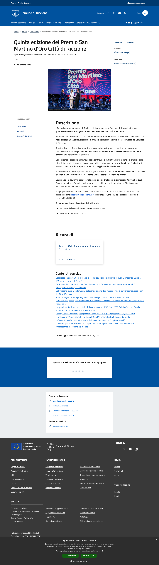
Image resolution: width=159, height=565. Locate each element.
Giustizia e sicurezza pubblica (91, 470)
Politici (13, 483)
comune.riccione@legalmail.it (27, 532)
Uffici (13, 475)
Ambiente (84, 479)
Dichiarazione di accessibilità (91, 521)
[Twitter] (112, 12)
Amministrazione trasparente (91, 508)
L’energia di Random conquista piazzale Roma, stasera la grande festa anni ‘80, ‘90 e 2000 (95, 313)
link (102, 551)
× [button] (156, 540)
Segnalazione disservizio (55, 512)
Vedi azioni (130, 42)
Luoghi (117, 491)
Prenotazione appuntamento (57, 508)
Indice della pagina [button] (23, 119)
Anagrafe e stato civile (54, 466)
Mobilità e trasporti (53, 487)
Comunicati (34, 31)
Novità (24, 31)
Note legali (84, 516)
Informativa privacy (87, 512)
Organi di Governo (18, 466)
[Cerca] (145, 13)
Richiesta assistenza (54, 521)
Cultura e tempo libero (54, 470)
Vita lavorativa (51, 475)
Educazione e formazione (90, 466)
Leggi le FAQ (50, 516)
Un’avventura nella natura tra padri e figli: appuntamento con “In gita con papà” (90, 320)
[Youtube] (118, 12)
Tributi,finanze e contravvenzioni (93, 475)
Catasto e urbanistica (54, 483)
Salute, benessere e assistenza (92, 483)
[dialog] (79, 551)
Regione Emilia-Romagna (21, 3)
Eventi (117, 496)
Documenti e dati (18, 491)
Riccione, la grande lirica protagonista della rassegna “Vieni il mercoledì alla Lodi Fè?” (93, 297)
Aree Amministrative (19, 470)
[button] (79, 561)
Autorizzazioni (85, 487)
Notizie (117, 466)
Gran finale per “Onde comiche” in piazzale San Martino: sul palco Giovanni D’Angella (93, 316)
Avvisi (116, 475)
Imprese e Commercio (54, 479)
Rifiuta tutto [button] (88, 556)
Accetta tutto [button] (70, 556)
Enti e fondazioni (17, 479)
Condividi (118, 42)
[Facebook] (107, 12)
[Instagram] (124, 12)
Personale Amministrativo (21, 487)
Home (16, 31)
